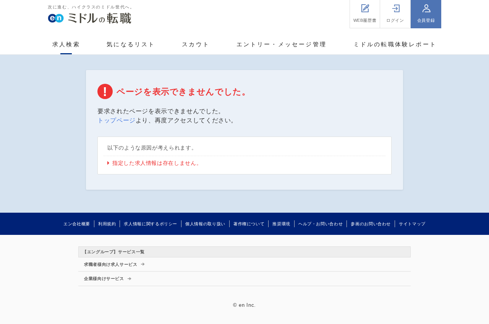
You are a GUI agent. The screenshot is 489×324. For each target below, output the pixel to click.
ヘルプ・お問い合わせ (320, 223)
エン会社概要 (76, 223)
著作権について (248, 223)
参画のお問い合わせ (371, 223)
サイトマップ (412, 223)
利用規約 (107, 223)
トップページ (116, 120)
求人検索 (66, 44)
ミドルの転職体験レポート (395, 44)
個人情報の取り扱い (205, 223)
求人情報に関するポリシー (150, 223)
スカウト (196, 44)
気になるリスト (131, 44)
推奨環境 (281, 223)
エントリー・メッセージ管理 (281, 44)
